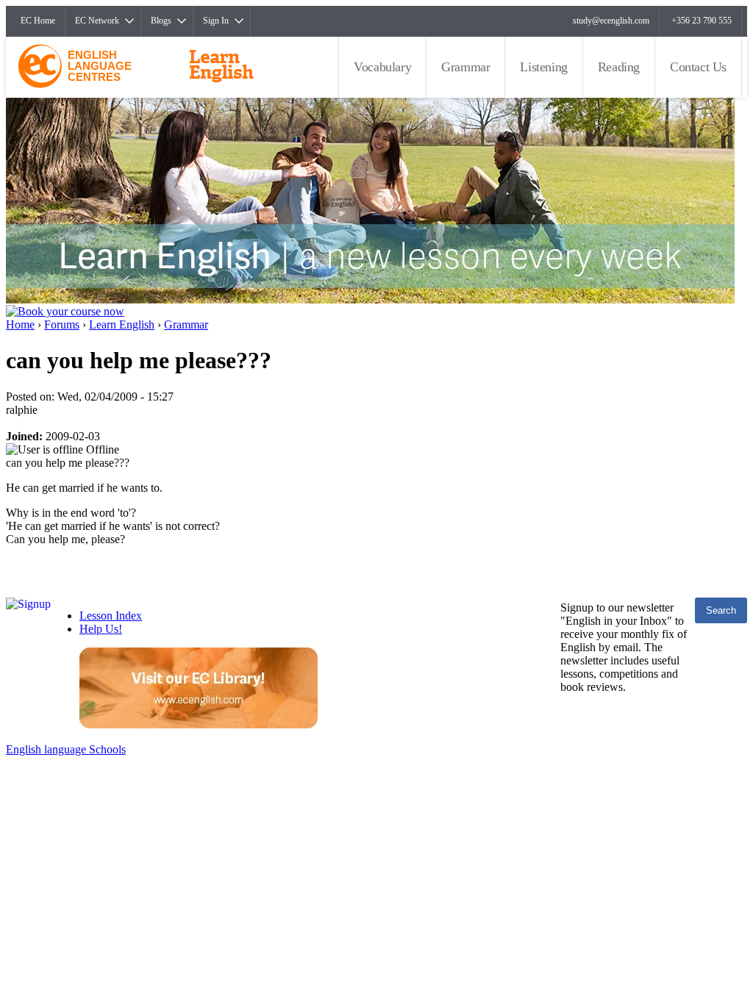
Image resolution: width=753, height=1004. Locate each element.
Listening (543, 67)
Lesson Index (110, 615)
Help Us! (100, 629)
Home (20, 324)
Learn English (121, 324)
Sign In (216, 20)
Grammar (465, 67)
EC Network (97, 20)
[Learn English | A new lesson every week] (370, 299)
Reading (619, 67)
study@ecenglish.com (611, 20)
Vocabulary (382, 67)
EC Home (38, 20)
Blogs (161, 20)
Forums (61, 324)
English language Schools (66, 749)
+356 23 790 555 (701, 20)
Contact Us (698, 67)
